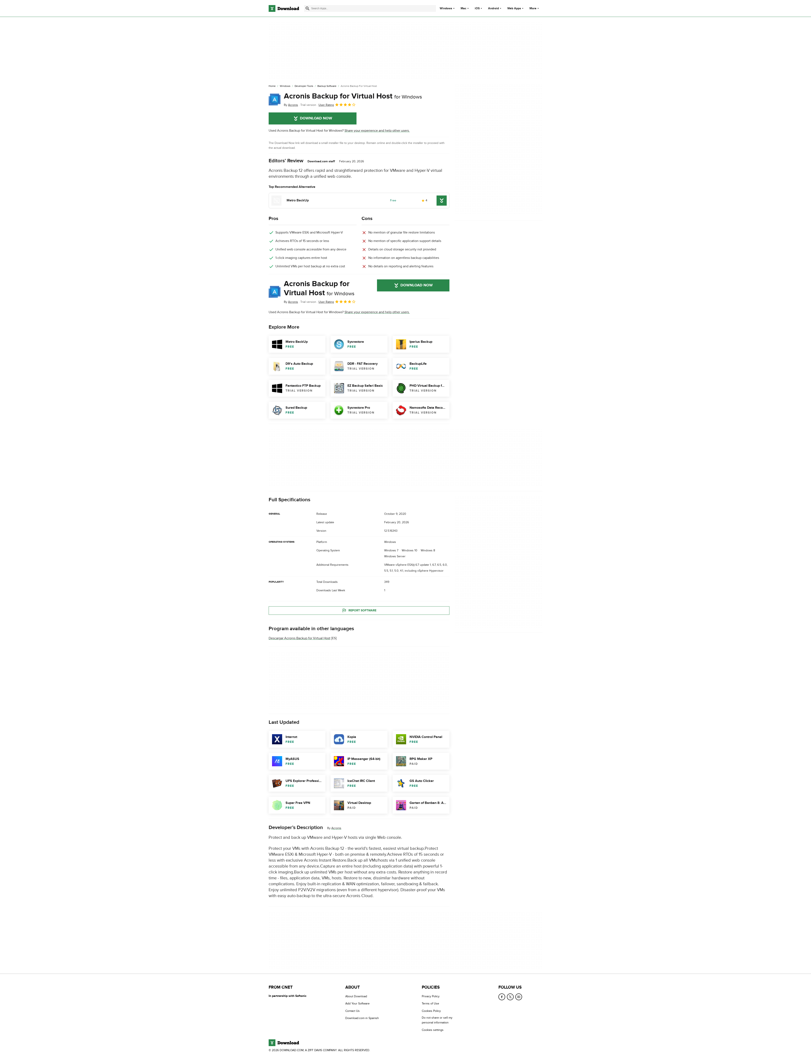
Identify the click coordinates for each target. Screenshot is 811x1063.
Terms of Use (430, 1004)
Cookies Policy (431, 1011)
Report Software (362, 610)
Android (493, 8)
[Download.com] (284, 8)
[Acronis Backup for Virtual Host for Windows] (274, 99)
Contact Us (352, 1011)
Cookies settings (433, 1030)
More (532, 8)
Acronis (336, 828)
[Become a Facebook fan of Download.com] (501, 996)
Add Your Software (357, 1004)
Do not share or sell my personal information (437, 1020)
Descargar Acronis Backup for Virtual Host (299, 638)
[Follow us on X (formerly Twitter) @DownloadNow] (510, 996)
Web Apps (514, 8)
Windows (446, 8)
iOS (477, 8)
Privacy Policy (431, 996)
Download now (316, 118)
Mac (463, 8)
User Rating (326, 105)
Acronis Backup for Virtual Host (353, 96)
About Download (356, 996)
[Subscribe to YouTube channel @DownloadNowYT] (518, 996)
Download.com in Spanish (362, 1018)
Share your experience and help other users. (377, 130)
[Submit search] (307, 8)
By (291, 105)
